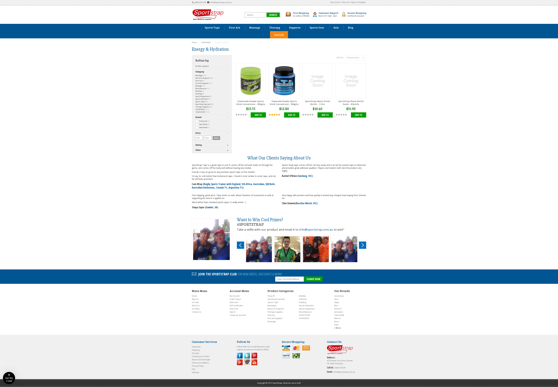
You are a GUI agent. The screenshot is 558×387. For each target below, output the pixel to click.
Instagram (247, 362)
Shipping (196, 350)
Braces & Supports (204, 78)
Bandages (200, 75)
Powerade (204, 121)
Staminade (204, 127)
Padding (199, 94)
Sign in (353, 2)
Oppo (336, 302)
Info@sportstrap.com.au (316, 230)
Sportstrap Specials (204, 104)
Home (194, 296)
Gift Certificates (236, 305)
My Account (335, 2)
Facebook (240, 356)
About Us (196, 305)
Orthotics (303, 299)
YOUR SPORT (202, 112)
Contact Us (196, 312)
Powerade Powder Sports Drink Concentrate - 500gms (284, 103)
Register (362, 2)
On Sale (195, 302)
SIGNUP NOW (313, 279)
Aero (336, 299)
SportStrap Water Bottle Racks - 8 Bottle (351, 103)
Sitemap (195, 372)
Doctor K (338, 308)
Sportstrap (204, 124)
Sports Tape (201, 101)
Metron (337, 318)
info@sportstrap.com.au (221, 2)
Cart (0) (279, 34)
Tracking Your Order (200, 356)
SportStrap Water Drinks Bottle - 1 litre (317, 103)
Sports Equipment (203, 96)
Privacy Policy (198, 366)
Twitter (247, 356)
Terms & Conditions (200, 362)
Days (336, 324)
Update (216, 138)
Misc (336, 305)
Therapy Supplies (203, 107)
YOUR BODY (202, 109)
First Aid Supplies (203, 83)
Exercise (199, 80)
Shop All (271, 296)
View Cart (346, 2)
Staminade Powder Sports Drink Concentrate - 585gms (250, 103)
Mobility (199, 91)
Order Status (235, 299)
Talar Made (339, 315)
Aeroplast (338, 312)
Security (195, 353)
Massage (200, 86)
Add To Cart (258, 115)
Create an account (238, 315)
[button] (9, 378)
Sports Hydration (203, 99)
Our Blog (195, 308)
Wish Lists (234, 302)
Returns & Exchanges (201, 359)
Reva (336, 321)
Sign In (232, 312)
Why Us (195, 299)
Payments (196, 346)
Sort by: (340, 57)
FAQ (193, 369)
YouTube (254, 362)
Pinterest (254, 356)
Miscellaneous (202, 88)
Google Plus (240, 362)
